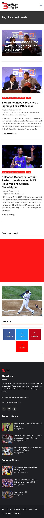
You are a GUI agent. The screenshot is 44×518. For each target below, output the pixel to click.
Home (4, 509)
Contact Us (33, 509)
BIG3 (8, 194)
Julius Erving (6, 115)
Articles (6, 98)
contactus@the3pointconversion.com (16, 397)
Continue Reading (8, 133)
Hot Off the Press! (18, 98)
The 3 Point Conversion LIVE (17, 509)
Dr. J (8, 112)
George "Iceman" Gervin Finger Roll (29, 112)
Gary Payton (14, 112)
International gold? (20, 492)
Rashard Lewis (14, 115)
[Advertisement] (22, 260)
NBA (28, 98)
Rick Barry (23, 115)
